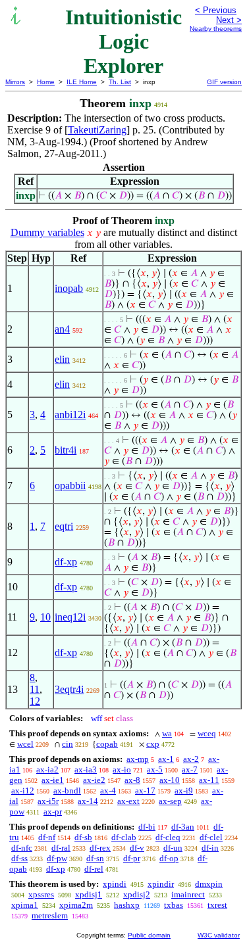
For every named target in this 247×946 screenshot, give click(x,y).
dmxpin (209, 884)
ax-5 (155, 769)
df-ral (60, 848)
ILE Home (82, 81)
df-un (172, 848)
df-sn (95, 858)
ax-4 (108, 790)
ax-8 (132, 780)
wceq (207, 733)
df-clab (123, 837)
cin (67, 744)
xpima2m (76, 905)
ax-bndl (67, 790)
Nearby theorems (216, 28)
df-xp (66, 561)
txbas (173, 905)
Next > (229, 20)
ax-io (122, 769)
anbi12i (70, 414)
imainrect (188, 894)
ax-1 (166, 759)
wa (167, 733)
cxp (152, 744)
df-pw (57, 858)
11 (35, 689)
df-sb (83, 837)
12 (35, 701)
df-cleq (167, 837)
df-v (137, 848)
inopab (69, 288)
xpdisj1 (88, 894)
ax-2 (191, 759)
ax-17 (145, 790)
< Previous (215, 10)
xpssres (41, 894)
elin (62, 359)
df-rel (93, 869)
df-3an (182, 827)
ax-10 (169, 780)
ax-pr (52, 811)
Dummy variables (47, 232)
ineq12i (70, 617)
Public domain (149, 935)
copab (107, 744)
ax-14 (88, 801)
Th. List (120, 81)
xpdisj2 (136, 894)
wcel (25, 744)
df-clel (211, 837)
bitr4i (65, 450)
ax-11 (209, 780)
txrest (217, 905)
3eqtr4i (69, 689)
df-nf (46, 837)
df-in (210, 848)
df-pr (131, 858)
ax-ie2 (94, 780)
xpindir (161, 884)
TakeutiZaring (97, 129)
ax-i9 (184, 790)
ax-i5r (48, 801)
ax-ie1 (52, 780)
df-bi (146, 827)
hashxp (127, 905)
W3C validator (219, 935)
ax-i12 (22, 790)
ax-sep (170, 801)
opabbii (70, 485)
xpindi (114, 884)
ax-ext (128, 801)
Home (46, 81)
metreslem (50, 915)
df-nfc (21, 848)
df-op (168, 858)
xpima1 (24, 905)
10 (45, 617)
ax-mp (137, 759)
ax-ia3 (85, 769)
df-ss (19, 858)
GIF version (224, 81)
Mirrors (15, 81)
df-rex (100, 848)
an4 (62, 329)
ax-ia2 (47, 769)
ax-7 (190, 769)
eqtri (64, 526)
